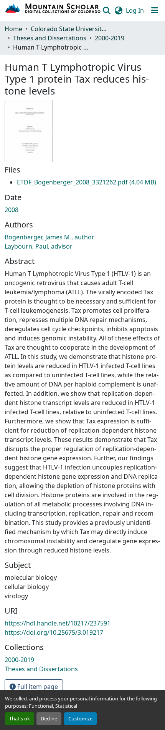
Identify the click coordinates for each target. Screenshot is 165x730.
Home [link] (13, 29)
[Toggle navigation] (154, 10)
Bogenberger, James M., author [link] (49, 237)
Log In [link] (135, 10)
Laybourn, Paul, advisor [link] (39, 246)
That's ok (19, 718)
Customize (80, 718)
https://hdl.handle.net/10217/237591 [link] (58, 623)
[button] (53, 10)
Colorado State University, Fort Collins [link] (69, 29)
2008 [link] (11, 210)
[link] (86, 182)
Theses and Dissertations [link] (49, 38)
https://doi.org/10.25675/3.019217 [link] (54, 632)
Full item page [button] (37, 686)
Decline (49, 718)
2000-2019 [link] (109, 38)
